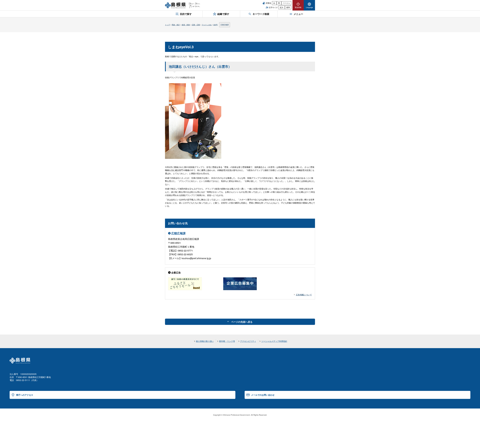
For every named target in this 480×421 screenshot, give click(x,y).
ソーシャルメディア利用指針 (274, 341)
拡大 (281, 7)
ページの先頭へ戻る (241, 322)
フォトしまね (207, 25)
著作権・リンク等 (227, 341)
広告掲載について (304, 294)
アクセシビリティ (248, 341)
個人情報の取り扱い (205, 341)
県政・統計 (176, 25)
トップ (167, 25)
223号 (215, 25)
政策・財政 (186, 25)
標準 (288, 7)
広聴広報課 (224, 25)
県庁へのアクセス (24, 394)
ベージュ (286, 3)
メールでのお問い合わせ (262, 394)
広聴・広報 (196, 25)
